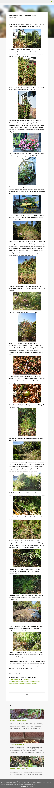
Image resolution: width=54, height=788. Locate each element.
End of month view (13, 683)
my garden (28, 683)
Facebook (18, 679)
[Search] (6, 1)
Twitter (12, 679)
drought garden (24, 681)
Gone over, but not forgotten (17, 744)
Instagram (26, 679)
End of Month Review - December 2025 (19, 768)
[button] (9, 20)
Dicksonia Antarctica (14, 681)
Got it (31, 786)
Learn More (24, 786)
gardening (22, 683)
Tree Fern (34, 683)
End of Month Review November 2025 (18, 720)
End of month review (35, 681)
